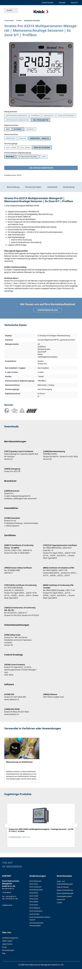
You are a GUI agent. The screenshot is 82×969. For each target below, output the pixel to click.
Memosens (11, 138)
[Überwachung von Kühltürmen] (21, 760)
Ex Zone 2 (31, 129)
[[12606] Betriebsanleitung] (60, 453)
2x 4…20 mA (25, 147)
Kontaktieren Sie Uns (47, 310)
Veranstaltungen (8, 950)
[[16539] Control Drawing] (21, 668)
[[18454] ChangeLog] (21, 468)
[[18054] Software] (60, 694)
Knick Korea (33, 905)
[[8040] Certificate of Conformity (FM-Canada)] (60, 589)
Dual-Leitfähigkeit (67, 115)
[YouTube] (79, 867)
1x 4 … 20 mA (12, 147)
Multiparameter (40, 120)
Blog (3, 953)
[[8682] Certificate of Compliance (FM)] (60, 569)
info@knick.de (7, 905)
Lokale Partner (7, 944)
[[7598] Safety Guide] (21, 638)
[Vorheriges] (7, 825)
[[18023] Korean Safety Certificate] (21, 568)
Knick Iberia (33, 893)
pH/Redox (36, 115)
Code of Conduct (63, 887)
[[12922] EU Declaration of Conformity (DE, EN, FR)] (21, 609)
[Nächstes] (75, 825)
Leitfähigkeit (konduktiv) (18, 120)
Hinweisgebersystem (64, 896)
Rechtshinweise (64, 876)
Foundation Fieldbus (28, 157)
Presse (4, 947)
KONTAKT (6, 876)
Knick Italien (33, 902)
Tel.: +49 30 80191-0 (9, 896)
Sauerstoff (49, 115)
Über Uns (6, 932)
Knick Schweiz (34, 914)
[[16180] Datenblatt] (21, 520)
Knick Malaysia (34, 908)
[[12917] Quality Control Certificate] (21, 453)
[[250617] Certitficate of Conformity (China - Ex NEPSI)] (21, 547)
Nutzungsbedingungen (65, 893)
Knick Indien (33, 896)
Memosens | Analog (39, 138)
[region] (41, 75)
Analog (23, 138)
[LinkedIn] (75, 867)
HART (44, 157)
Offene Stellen (7, 941)
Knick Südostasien (35, 911)
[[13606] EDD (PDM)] (21, 709)
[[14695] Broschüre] (21, 493)
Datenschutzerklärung (65, 890)
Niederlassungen (37, 876)
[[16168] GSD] (21, 695)
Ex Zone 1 (18, 129)
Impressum (61, 899)
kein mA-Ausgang (42, 147)
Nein (8, 129)
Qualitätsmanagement (10, 938)
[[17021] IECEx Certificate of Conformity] (21, 589)
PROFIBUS (10, 157)
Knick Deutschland (36, 890)
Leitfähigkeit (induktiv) (17, 115)
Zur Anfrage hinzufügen (41, 168)
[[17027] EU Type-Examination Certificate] (60, 550)
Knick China (33, 884)
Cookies (59, 902)
